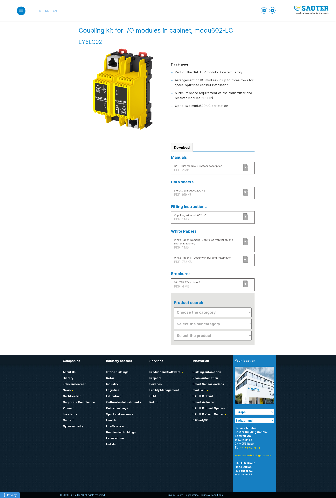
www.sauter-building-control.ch (254, 455)
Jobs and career (74, 384)
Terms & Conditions (211, 495)
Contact (69, 420)
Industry (112, 384)
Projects (155, 378)
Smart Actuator (203, 402)
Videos (68, 408)
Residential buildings (121, 432)
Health (111, 420)
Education (113, 396)
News (67, 390)
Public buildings (117, 408)
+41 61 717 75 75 (250, 447)
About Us (69, 372)
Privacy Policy (175, 495)
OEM (152, 396)
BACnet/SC (200, 420)
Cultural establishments (123, 402)
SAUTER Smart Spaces (208, 408)
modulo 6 (199, 390)
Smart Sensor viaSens (208, 384)
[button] (10, 495)
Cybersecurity (73, 426)
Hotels (111, 444)
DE (47, 11)
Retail (110, 378)
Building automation (206, 372)
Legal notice (192, 495)
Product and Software (164, 372)
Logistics (112, 390)
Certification (72, 396)
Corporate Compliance (79, 402)
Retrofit (155, 402)
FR (39, 11)
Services (155, 384)
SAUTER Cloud (202, 396)
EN (55, 11)
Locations (70, 414)
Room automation (205, 378)
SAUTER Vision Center (208, 414)
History (68, 378)
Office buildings (117, 372)
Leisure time (115, 438)
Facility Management (164, 390)
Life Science (115, 426)
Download (182, 147)
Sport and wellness (119, 414)
